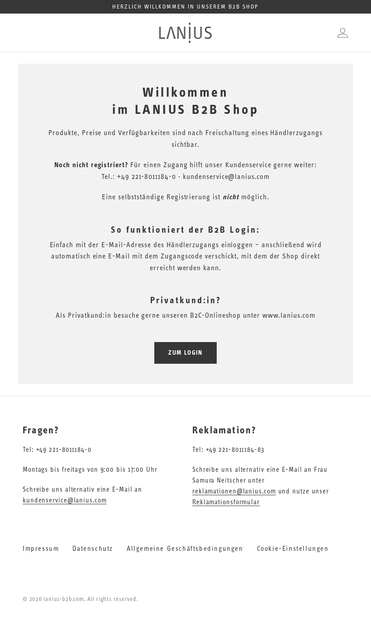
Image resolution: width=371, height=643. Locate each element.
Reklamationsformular (226, 502)
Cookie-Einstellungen (293, 548)
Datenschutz (92, 548)
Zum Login (185, 353)
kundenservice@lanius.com (65, 500)
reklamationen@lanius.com (234, 491)
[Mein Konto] (340, 33)
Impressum (41, 548)
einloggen (237, 245)
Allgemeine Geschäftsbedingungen (185, 548)
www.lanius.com (288, 315)
